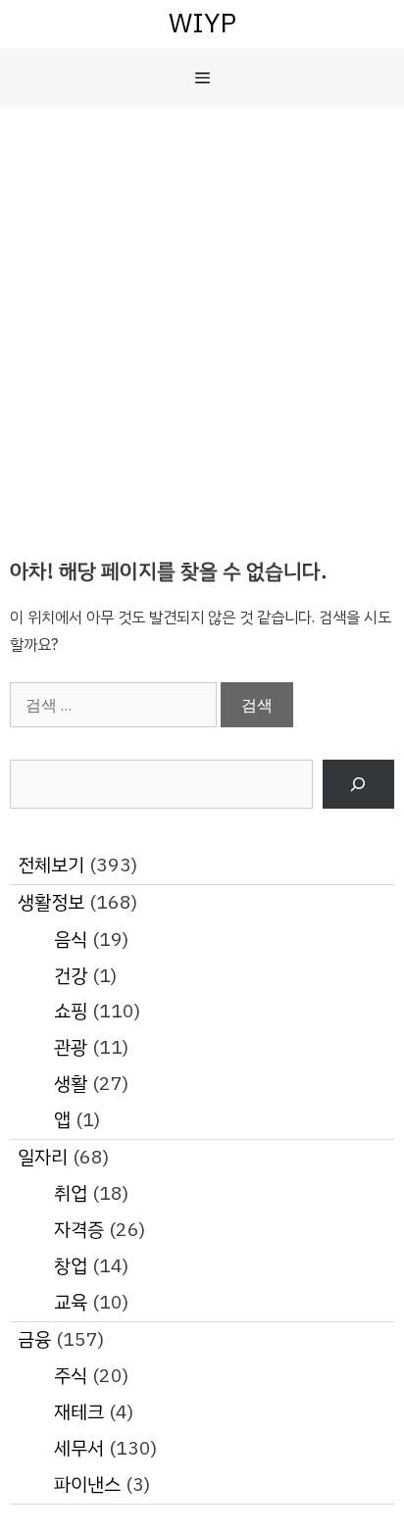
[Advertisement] (202, 318)
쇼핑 (70, 1011)
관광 (70, 1047)
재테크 (79, 1412)
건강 (70, 976)
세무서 (79, 1448)
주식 (70, 1375)
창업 (70, 1266)
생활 (70, 1083)
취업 (70, 1193)
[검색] (358, 785)
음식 (70, 939)
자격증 (79, 1229)
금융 (34, 1339)
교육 (70, 1302)
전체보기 (51, 865)
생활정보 (51, 902)
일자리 (43, 1157)
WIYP (202, 23)
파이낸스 (87, 1484)
